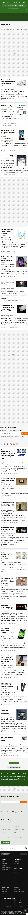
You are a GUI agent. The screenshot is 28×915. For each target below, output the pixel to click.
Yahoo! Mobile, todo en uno (7, 283)
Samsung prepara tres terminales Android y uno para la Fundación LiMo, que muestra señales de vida (8, 454)
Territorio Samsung (19, 829)
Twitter (1, 444)
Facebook (4, 444)
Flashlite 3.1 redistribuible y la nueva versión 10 (7, 607)
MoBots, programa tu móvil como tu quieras (7, 554)
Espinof (16, 872)
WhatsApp (17, 835)
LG (1, 634)
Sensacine (16, 870)
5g (15, 832)
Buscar (26, 848)
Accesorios (4, 688)
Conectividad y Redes (19, 837)
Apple (15, 824)
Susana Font (8, 125)
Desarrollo (4, 235)
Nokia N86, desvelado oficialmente (5, 711)
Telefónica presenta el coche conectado (7, 528)
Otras (2, 313)
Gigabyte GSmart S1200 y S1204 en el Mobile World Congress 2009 (7, 308)
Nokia (2, 715)
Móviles (12, 29)
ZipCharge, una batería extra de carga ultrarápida (7, 684)
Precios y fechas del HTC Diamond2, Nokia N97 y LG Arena (8, 81)
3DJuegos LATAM (18, 900)
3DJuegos (16, 861)
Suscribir (24, 433)
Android (24, 784)
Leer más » (12, 98)
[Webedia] (5, 855)
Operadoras (12, 784)
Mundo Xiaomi (5, 869)
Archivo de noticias (15, 767)
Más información (22, 913)
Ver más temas (5, 842)
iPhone (3, 835)
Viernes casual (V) (7, 156)
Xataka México (5, 900)
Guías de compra (6, 829)
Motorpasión (17, 880)
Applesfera (4, 865)
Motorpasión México (19, 906)
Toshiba (3, 262)
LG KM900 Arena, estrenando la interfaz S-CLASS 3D (7, 630)
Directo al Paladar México (7, 906)
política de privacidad (19, 436)
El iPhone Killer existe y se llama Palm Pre (8, 479)
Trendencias (4, 889)
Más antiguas (14, 762)
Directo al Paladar (6, 880)
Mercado (3, 136)
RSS (14, 444)
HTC (2, 85)
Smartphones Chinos (7, 837)
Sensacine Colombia (19, 904)
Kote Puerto (7, 150)
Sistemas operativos (6, 109)
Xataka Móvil (4, 863)
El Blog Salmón (17, 889)
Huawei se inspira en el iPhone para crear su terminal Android (8, 504)
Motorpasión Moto (18, 882)
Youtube (7, 444)
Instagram (11, 444)
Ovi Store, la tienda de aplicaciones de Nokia (7, 739)
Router (25, 29)
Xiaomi (3, 826)
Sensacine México (18, 902)
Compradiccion (5, 893)
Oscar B (6, 174)
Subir (22, 854)
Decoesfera (4, 891)
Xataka (3, 861)
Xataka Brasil (4, 902)
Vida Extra (16, 863)
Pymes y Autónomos (19, 891)
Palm (2, 482)
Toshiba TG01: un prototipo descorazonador (6, 258)
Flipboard (17, 444)
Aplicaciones (4, 158)
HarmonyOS (19, 29)
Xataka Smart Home (6, 867)
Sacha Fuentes (8, 755)
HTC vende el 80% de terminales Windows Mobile (8, 132)
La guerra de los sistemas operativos (7, 106)
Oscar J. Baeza (8, 100)
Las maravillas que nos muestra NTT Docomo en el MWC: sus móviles (7, 658)
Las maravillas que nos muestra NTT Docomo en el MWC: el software (7, 580)
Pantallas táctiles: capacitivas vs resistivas (7, 231)
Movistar (18, 784)
